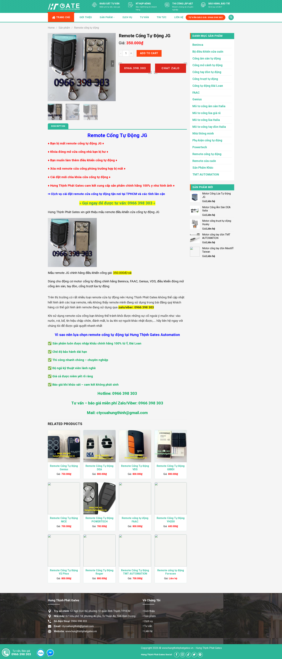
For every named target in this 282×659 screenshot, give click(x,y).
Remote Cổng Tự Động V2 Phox (64, 572)
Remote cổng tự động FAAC (135, 520)
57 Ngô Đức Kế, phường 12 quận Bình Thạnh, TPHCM (92, 611)
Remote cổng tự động (86, 27)
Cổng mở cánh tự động (207, 65)
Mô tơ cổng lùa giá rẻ (206, 113)
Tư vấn (144, 17)
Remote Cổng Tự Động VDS (135, 467)
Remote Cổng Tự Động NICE (64, 520)
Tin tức (161, 17)
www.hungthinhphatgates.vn (75, 631)
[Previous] (51, 63)
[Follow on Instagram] (182, 654)
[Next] (112, 63)
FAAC (196, 92)
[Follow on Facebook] (176, 654)
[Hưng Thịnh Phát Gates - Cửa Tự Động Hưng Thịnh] (64, 6)
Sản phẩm (64, 27)
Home (51, 27)
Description (58, 126)
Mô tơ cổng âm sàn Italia (208, 106)
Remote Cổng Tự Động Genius (64, 467)
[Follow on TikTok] (188, 654)
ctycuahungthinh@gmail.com (78, 626)
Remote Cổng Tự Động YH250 (171, 520)
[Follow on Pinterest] (200, 654)
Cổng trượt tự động (205, 79)
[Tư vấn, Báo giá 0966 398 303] (6, 652)
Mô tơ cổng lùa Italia (206, 120)
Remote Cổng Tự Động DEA (99, 467)
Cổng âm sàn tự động (206, 58)
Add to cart (149, 53)
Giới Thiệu (85, 17)
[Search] (231, 17)
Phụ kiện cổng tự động (207, 140)
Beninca (197, 44)
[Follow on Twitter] (194, 654)
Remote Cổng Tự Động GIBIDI (171, 467)
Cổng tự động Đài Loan (207, 85)
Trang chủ (63, 17)
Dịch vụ (127, 17)
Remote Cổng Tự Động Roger (99, 572)
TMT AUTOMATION (205, 174)
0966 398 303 (79, 621)
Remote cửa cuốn (204, 161)
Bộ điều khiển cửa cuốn (207, 51)
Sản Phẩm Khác (202, 167)
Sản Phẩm (106, 17)
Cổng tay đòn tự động (206, 72)
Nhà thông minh (203, 133)
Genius (197, 99)
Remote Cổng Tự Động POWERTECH (99, 520)
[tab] (58, 126)
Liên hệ (178, 17)
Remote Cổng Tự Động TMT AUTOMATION (135, 572)
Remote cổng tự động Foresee (170, 572)
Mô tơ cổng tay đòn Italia (209, 126)
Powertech (199, 147)
